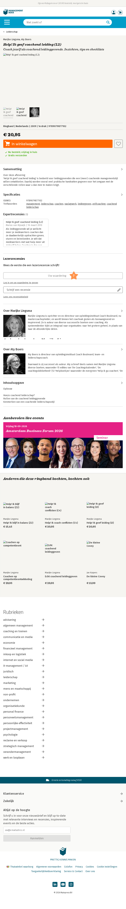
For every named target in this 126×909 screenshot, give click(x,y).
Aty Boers (26, 39)
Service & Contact (73, 871)
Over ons (90, 871)
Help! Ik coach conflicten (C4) (61, 522)
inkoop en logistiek (14, 654)
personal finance (13, 711)
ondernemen (11, 700)
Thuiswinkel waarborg (22, 866)
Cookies (90, 866)
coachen (59, 203)
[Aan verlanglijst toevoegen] (118, 144)
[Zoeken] (108, 22)
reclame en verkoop (15, 740)
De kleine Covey (96, 576)
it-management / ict (15, 665)
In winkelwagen (24, 144)
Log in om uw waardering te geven (20, 282)
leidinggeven (84, 203)
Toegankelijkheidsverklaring (46, 871)
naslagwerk (70, 203)
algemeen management (18, 625)
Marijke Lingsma (11, 39)
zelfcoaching (99, 203)
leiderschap (47, 203)
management (33, 203)
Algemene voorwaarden (48, 866)
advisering (9, 619)
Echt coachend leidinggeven (61, 576)
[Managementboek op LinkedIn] (54, 884)
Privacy (79, 866)
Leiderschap (12, 32)
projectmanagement (15, 728)
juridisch (8, 671)
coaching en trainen (15, 631)
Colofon (68, 866)
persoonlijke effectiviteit (17, 723)
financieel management (17, 648)
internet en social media (18, 660)
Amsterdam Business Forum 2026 (34, 431)
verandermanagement (17, 751)
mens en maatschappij (17, 688)
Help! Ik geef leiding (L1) (100, 522)
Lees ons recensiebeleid (15, 297)
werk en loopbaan (14, 757)
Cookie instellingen (107, 866)
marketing (9, 683)
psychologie (10, 734)
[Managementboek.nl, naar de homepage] (13, 14)
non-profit (9, 694)
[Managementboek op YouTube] (63, 884)
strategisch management (18, 746)
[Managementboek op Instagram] (71, 884)
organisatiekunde (14, 706)
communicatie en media (18, 637)
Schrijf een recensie (18, 289)
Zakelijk (8, 801)
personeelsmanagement (18, 717)
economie (9, 642)
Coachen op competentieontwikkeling (17, 578)
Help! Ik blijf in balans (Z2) (18, 522)
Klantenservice (13, 793)
